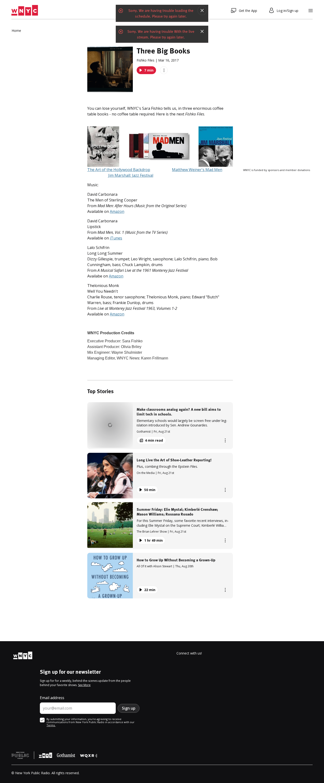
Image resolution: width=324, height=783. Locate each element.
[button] (160, 425)
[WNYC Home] (24, 10)
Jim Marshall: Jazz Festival (130, 175)
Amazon (117, 211)
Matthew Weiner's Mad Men (197, 169)
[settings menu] (311, 10)
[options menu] (164, 70)
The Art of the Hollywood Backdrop (118, 169)
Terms (51, 725)
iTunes (116, 238)
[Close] (202, 10)
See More (84, 685)
